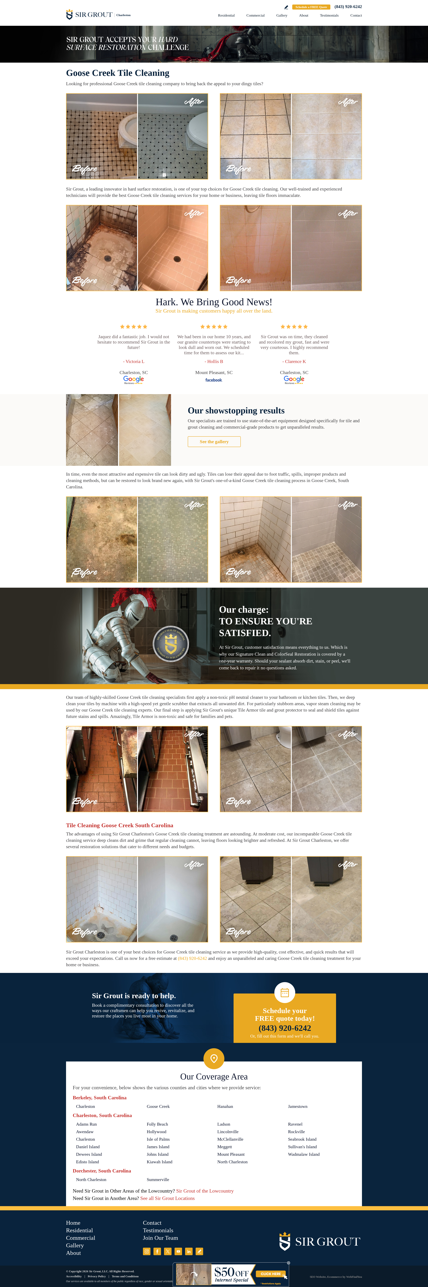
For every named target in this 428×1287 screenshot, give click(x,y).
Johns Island (158, 1154)
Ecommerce (334, 1276)
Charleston (85, 1106)
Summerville (158, 1179)
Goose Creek (158, 1106)
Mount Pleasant (231, 1154)
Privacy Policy (97, 1276)
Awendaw (85, 1131)
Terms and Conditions (125, 1276)
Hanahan (225, 1106)
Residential (226, 15)
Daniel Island (88, 1146)
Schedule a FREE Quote (311, 7)
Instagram (146, 1251)
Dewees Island (89, 1154)
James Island (158, 1146)
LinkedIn (189, 1251)
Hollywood (156, 1131)
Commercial (255, 15)
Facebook (157, 1251)
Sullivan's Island (302, 1146)
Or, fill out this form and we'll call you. (284, 1036)
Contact (356, 15)
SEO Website (318, 1276)
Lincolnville (228, 1131)
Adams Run (86, 1124)
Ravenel (295, 1124)
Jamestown (297, 1106)
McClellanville (230, 1139)
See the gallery (214, 441)
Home (73, 1223)
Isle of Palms (158, 1139)
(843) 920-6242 (348, 6)
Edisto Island (87, 1161)
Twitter (168, 1251)
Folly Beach (157, 1124)
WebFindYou (354, 1276)
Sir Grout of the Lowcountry (205, 1191)
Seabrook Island (302, 1139)
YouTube (178, 1251)
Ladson (223, 1124)
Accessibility (74, 1276)
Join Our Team (160, 1238)
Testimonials (329, 15)
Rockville (296, 1131)
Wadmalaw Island (304, 1154)
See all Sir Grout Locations (167, 1198)
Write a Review (286, 7)
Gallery (281, 15)
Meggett (224, 1146)
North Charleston (232, 1161)
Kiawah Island (159, 1161)
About (303, 15)
